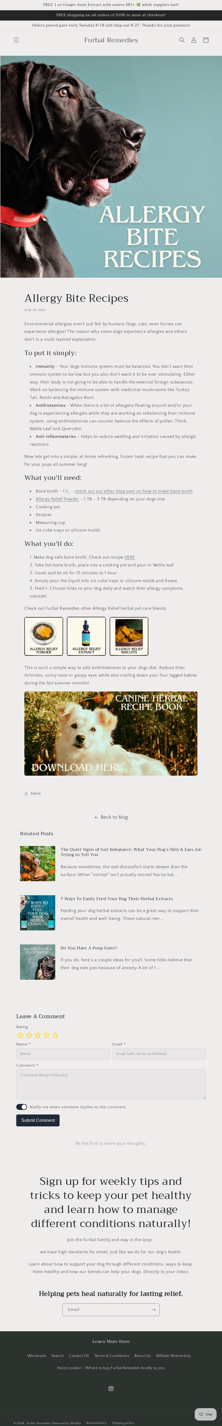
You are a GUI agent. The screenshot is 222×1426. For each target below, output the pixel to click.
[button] (16, 40)
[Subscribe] (153, 1309)
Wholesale (36, 1356)
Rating (22, 1027)
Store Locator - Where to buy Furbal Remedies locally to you (111, 1368)
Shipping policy (123, 1423)
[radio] (20, 1035)
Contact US (79, 1356)
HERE (130, 557)
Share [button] (36, 793)
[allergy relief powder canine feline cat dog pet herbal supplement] (43, 655)
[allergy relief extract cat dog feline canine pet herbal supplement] (86, 655)
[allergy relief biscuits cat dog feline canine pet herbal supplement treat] (129, 655)
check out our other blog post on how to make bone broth (134, 491)
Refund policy (96, 1423)
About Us (142, 1356)
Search (57, 1356)
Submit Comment (38, 1120)
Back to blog (114, 817)
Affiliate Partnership (173, 1356)
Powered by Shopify (66, 1423)
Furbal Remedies (39, 1423)
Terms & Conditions (111, 1356)
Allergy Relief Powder (57, 499)
